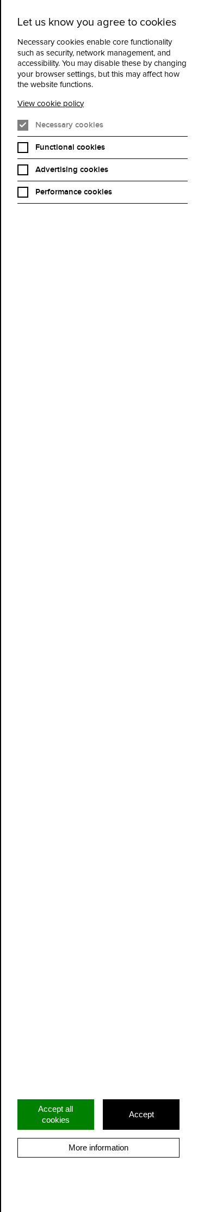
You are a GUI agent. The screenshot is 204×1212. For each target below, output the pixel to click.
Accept (141, 1114)
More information (98, 1147)
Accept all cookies (55, 1114)
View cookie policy (50, 104)
